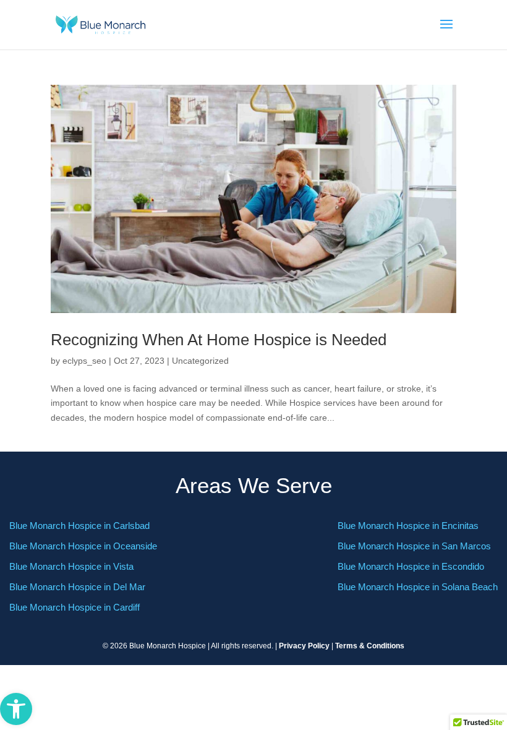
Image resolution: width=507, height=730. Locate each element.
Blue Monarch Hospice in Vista (71, 566)
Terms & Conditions (369, 646)
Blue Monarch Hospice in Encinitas (408, 525)
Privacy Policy (304, 646)
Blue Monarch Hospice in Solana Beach (418, 587)
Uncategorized (200, 361)
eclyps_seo (84, 361)
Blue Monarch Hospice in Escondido (411, 566)
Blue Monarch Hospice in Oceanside (83, 546)
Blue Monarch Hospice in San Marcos (414, 546)
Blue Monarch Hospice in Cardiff (74, 607)
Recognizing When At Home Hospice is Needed (218, 339)
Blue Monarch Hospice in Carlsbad (79, 525)
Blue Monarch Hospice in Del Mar (77, 587)
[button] (16, 709)
